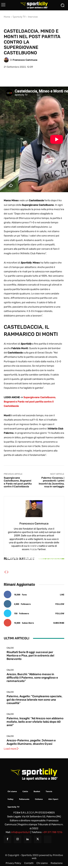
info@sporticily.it (20, 832)
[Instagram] (17, 839)
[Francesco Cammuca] (7, 60)
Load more (10, 748)
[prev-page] (5, 572)
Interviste (33, 16)
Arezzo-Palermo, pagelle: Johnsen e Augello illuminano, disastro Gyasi (31, 742)
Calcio (33, 551)
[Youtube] (47, 839)
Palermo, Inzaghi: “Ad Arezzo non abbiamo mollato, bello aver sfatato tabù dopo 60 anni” (35, 722)
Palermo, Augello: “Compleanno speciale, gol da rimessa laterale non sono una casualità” (34, 560)
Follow (59, 604)
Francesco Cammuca (25, 60)
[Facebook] (7, 839)
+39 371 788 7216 (52, 832)
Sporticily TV (19, 16)
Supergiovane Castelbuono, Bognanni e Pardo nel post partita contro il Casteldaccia (30, 402)
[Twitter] (37, 839)
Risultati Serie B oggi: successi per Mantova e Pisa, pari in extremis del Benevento (30, 655)
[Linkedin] (27, 839)
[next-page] (7, 572)
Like (62, 594)
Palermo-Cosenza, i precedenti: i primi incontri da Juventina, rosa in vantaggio (51, 482)
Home (7, 16)
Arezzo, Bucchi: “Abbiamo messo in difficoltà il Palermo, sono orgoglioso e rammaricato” (32, 678)
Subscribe (58, 622)
